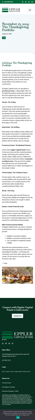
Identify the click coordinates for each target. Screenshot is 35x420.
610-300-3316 (8, 2)
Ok (18, 417)
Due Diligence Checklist (8, 387)
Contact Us (17, 316)
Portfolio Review (6, 383)
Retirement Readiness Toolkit (10, 391)
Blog (4, 37)
